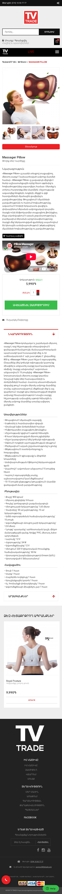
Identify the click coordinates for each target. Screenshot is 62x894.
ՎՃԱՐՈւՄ (31, 774)
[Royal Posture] (31, 649)
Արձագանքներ (18, 596)
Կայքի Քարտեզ (25, 876)
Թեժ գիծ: (14, 3)
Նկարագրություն (20, 334)
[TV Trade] (31, 17)
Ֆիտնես (22, 62)
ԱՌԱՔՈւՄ (32, 796)
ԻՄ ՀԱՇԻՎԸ (31, 765)
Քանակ (26, 293)
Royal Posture (13, 681)
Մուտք (8, 40)
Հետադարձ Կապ (38, 876)
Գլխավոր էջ (9, 62)
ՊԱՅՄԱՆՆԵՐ (32, 810)
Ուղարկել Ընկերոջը (17, 320)
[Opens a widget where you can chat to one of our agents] (50, 889)
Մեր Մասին (50, 876)
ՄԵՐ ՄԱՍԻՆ (32, 792)
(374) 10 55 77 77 (36, 862)
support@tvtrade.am (44, 867)
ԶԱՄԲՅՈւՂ (31, 770)
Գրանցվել (21, 40)
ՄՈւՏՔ (31, 779)
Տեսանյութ (31, 146)
